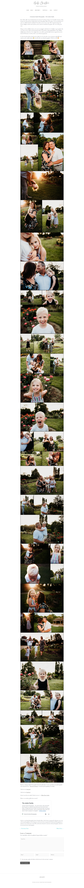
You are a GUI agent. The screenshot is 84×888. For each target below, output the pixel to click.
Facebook (28, 792)
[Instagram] (42, 877)
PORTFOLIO (45, 10)
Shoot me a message (34, 786)
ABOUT (31, 10)
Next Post (60, 828)
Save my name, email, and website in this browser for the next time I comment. (37, 859)
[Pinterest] (43, 877)
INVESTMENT (37, 10)
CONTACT (56, 10)
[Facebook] (40, 877)
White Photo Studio (45, 795)
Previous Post (24, 828)
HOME (27, 10)
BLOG (51, 10)
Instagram (28, 789)
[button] (40, 10)
